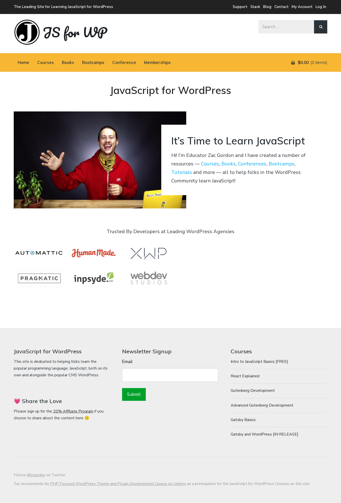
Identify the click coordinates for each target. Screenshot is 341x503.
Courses (45, 62)
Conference (124, 62)
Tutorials (181, 172)
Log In (321, 6)
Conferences (252, 163)
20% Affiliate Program (73, 411)
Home (23, 62)
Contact (281, 6)
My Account (302, 6)
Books (68, 62)
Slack (255, 6)
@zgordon (36, 475)
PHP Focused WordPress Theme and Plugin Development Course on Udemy (118, 484)
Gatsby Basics (243, 420)
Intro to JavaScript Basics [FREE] (259, 361)
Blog (267, 6)
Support (240, 6)
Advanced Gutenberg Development (262, 405)
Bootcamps (93, 62)
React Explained (245, 376)
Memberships (157, 62)
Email (127, 362)
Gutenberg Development (253, 390)
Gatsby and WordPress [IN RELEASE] (264, 434)
